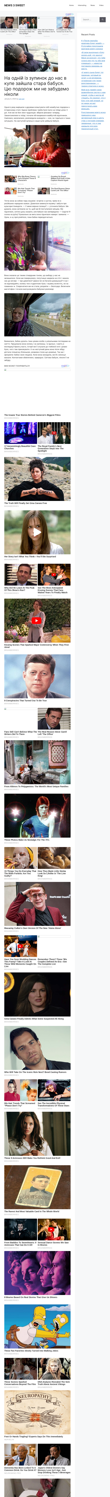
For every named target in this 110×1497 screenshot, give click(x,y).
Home (71, 5)
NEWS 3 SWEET (14, 5)
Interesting (82, 5)
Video (101, 5)
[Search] (103, 19)
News (93, 5)
